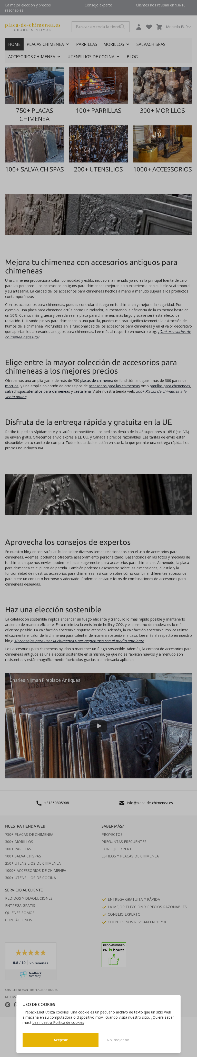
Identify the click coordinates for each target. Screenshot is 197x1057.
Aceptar (61, 1039)
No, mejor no (118, 1039)
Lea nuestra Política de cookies (58, 1022)
